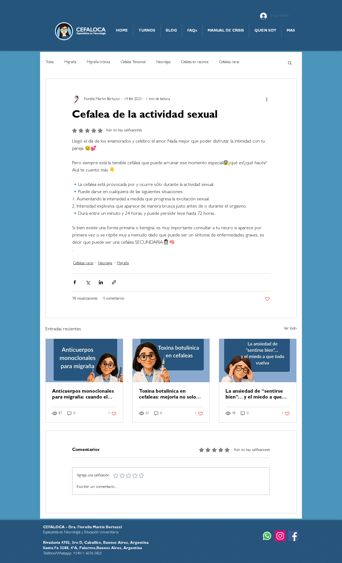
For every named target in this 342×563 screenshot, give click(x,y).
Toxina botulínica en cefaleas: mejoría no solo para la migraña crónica (167, 395)
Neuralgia (163, 62)
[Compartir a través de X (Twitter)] (87, 282)
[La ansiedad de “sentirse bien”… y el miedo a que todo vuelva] (257, 360)
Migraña (70, 62)
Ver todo (290, 329)
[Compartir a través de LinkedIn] (100, 282)
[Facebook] (293, 536)
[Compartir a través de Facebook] (74, 282)
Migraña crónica (98, 62)
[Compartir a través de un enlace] (113, 282)
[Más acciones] (266, 99)
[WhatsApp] (267, 536)
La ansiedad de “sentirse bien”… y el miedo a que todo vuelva (254, 395)
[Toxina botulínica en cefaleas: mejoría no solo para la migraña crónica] (171, 360)
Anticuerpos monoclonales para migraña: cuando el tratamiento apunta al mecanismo (83, 395)
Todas (49, 62)
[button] (289, 62)
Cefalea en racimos (194, 62)
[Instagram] (280, 536)
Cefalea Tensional (133, 62)
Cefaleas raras (229, 62)
